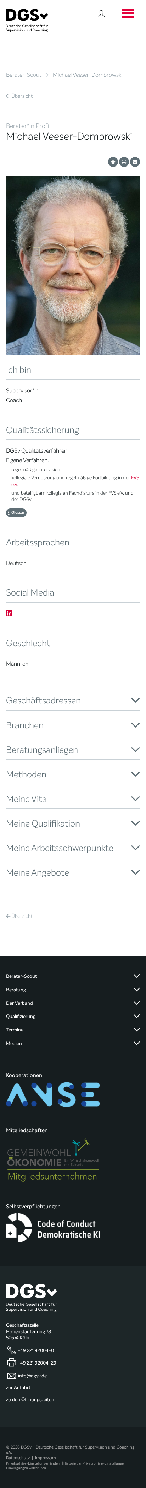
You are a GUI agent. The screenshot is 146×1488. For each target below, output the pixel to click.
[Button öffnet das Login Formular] (101, 13)
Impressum (45, 1458)
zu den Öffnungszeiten (30, 1400)
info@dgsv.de (32, 1375)
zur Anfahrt (18, 1387)
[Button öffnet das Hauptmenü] (127, 13)
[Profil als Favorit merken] (113, 162)
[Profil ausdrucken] (124, 162)
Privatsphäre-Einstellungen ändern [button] (33, 1463)
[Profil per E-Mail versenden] (135, 162)
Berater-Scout (23, 75)
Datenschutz (18, 1458)
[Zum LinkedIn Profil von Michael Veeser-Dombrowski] (9, 613)
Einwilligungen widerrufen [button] (26, 1468)
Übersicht (22, 96)
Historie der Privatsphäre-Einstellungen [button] (94, 1463)
